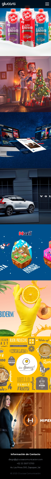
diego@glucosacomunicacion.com (26, 459)
